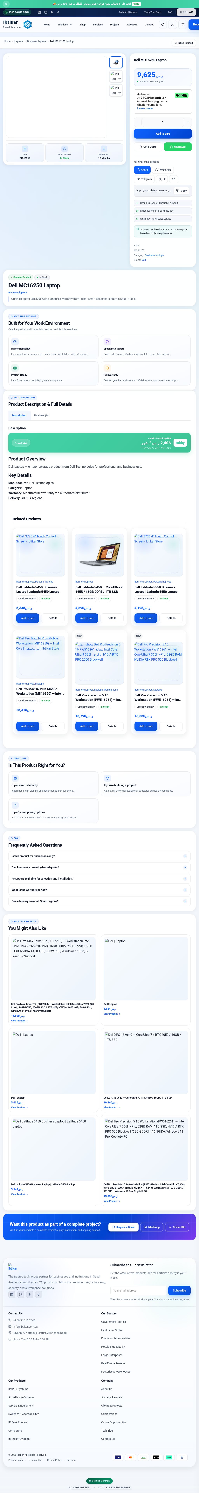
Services (98, 24)
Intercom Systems (19, 1438)
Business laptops (154, 255)
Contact (149, 24)
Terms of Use (35, 1460)
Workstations (111, 689)
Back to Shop (185, 42)
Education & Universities (115, 1338)
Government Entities (113, 1321)
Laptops (39, 683)
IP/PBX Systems (18, 1389)
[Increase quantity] (188, 122)
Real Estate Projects (113, 1363)
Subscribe (179, 1290)
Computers (15, 1430)
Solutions (63, 24)
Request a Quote (125, 1227)
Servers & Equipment (20, 1405)
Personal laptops (44, 581)
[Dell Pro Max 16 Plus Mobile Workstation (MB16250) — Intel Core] (40, 657)
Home (47, 24)
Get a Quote (149, 146)
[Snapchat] (52, 12)
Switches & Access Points (23, 1413)
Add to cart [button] (28, 618)
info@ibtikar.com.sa (25, 1326)
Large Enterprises (111, 1355)
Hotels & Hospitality (113, 1346)
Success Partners (111, 1397)
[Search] (163, 24)
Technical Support (128, 12)
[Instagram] (45, 12)
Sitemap (71, 1460)
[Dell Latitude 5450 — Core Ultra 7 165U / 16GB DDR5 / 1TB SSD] (99, 555)
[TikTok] (58, 12)
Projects (115, 24)
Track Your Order (152, 12)
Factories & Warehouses (115, 1371)
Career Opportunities (113, 1422)
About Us (132, 24)
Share (144, 169)
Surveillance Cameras (21, 1397)
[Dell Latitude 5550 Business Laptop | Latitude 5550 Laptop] (158, 555)
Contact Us (179, 1227)
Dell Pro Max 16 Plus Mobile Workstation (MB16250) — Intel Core (39, 693)
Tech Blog (107, 1430)
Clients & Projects (111, 1405)
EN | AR (188, 12)
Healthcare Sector (112, 1330)
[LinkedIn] (39, 12)
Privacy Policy (15, 1460)
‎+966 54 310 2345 (24, 1320)
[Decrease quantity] (137, 122)
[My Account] (172, 24)
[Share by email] (173, 179)
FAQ (170, 12)
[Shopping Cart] (182, 24)
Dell (143, 259)
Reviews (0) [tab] (41, 415)
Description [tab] (19, 415)
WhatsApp (180, 146)
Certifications (109, 1413)
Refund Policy (54, 1460)
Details (53, 618)
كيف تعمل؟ (21, 442)
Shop (83, 24)
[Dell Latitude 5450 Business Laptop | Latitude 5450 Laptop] (40, 555)
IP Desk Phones (17, 1422)
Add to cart (163, 133)
